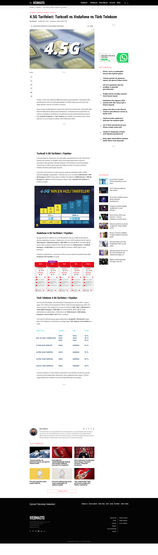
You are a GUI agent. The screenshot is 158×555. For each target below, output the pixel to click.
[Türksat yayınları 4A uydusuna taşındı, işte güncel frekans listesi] (40, 452)
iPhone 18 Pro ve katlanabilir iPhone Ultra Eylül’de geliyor (113, 73)
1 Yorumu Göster (62, 491)
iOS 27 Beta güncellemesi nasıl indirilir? (117, 189)
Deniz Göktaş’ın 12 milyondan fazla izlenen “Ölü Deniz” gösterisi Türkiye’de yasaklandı (84, 462)
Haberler (84, 3)
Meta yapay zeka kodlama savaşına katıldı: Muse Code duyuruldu (115, 140)
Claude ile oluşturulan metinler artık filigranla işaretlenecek (114, 133)
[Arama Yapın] (125, 3)
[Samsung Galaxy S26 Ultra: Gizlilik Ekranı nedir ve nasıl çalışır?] (103, 244)
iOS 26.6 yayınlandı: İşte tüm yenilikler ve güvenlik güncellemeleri (113, 87)
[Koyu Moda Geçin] (127, 2)
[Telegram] (31, 96)
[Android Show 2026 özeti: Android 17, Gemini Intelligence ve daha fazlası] (103, 217)
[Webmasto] (39, 3)
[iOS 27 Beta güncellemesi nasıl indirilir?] (103, 190)
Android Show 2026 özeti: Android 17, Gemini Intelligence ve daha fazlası (118, 217)
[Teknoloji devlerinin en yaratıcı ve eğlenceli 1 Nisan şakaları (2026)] (103, 226)
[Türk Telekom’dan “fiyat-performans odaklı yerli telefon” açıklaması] (84, 473)
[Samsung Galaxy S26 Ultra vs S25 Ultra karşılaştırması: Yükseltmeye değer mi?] (103, 252)
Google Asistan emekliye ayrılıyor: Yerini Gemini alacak (115, 95)
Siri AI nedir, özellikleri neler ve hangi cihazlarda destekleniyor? (119, 199)
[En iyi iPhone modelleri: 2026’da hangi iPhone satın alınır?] (103, 181)
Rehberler (93, 3)
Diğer (118, 3)
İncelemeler (103, 3)
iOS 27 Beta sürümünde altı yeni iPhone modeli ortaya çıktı (114, 126)
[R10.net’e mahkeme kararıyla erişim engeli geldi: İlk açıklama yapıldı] (62, 473)
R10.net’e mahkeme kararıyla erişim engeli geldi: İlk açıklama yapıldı (62, 483)
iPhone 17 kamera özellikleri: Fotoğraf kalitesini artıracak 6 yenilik (119, 235)
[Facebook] (31, 88)
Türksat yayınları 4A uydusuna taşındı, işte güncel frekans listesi (39, 461)
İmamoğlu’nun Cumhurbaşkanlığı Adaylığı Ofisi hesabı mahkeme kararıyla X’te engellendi (61, 462)
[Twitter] (31, 84)
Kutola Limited (75, 541)
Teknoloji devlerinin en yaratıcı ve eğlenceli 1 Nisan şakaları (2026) (119, 226)
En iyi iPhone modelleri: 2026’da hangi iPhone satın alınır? (118, 181)
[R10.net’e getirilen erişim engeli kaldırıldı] (40, 473)
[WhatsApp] (31, 80)
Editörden (33, 12)
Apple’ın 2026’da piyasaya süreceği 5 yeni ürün (117, 260)
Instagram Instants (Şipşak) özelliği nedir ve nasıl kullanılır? (118, 208)
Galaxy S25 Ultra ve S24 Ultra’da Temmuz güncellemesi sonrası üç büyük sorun (115, 111)
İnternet (46, 12)
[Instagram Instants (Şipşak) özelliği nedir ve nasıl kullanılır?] (103, 208)
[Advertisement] (64, 84)
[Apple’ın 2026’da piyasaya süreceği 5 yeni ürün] (103, 261)
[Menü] (31, 3)
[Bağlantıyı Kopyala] (31, 76)
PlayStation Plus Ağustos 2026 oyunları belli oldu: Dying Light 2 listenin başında (114, 103)
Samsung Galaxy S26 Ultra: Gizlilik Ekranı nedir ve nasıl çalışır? (118, 244)
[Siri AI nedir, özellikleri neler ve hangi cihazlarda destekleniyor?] (103, 199)
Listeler (112, 3)
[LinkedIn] (31, 92)
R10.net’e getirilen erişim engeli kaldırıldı (38, 482)
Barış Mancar (33, 21)
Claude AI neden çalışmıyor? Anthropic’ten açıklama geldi (113, 119)
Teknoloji (53, 12)
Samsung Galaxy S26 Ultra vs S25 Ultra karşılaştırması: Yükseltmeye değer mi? (119, 253)
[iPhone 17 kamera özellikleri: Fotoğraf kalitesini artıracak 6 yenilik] (103, 235)
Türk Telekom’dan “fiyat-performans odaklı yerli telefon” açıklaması (82, 483)
